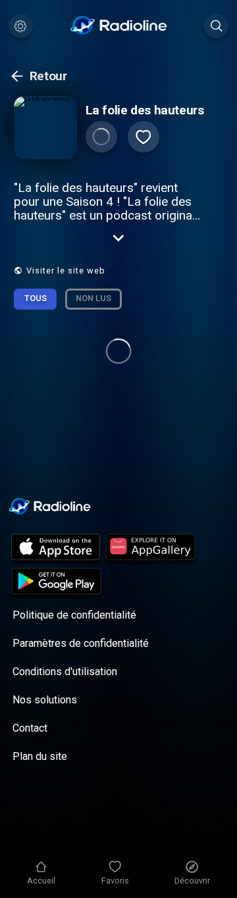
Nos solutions (45, 700)
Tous (35, 298)
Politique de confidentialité (74, 615)
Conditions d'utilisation (65, 671)
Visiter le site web (65, 270)
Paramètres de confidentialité (81, 643)
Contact (30, 728)
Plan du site (40, 756)
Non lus (93, 298)
